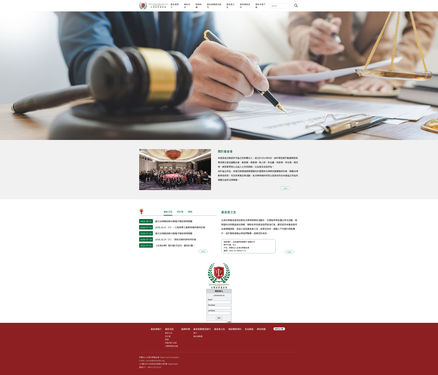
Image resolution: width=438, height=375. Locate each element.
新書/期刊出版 (171, 342)
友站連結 (249, 329)
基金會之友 (230, 6)
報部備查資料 (245, 6)
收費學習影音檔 (171, 346)
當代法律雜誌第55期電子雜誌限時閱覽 (173, 233)
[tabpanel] (219, 75)
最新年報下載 (260, 6)
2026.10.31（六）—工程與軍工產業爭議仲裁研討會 (180, 227)
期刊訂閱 (279, 328)
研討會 (180, 211)
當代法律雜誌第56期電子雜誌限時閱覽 (173, 221)
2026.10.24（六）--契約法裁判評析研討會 (175, 239)
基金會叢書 (197, 336)
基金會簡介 (175, 6)
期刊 (195, 333)
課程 (190, 211)
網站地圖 (261, 329)
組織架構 (199, 6)
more (285, 188)
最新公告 (168, 211)
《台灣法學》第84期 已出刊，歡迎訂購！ (175, 245)
